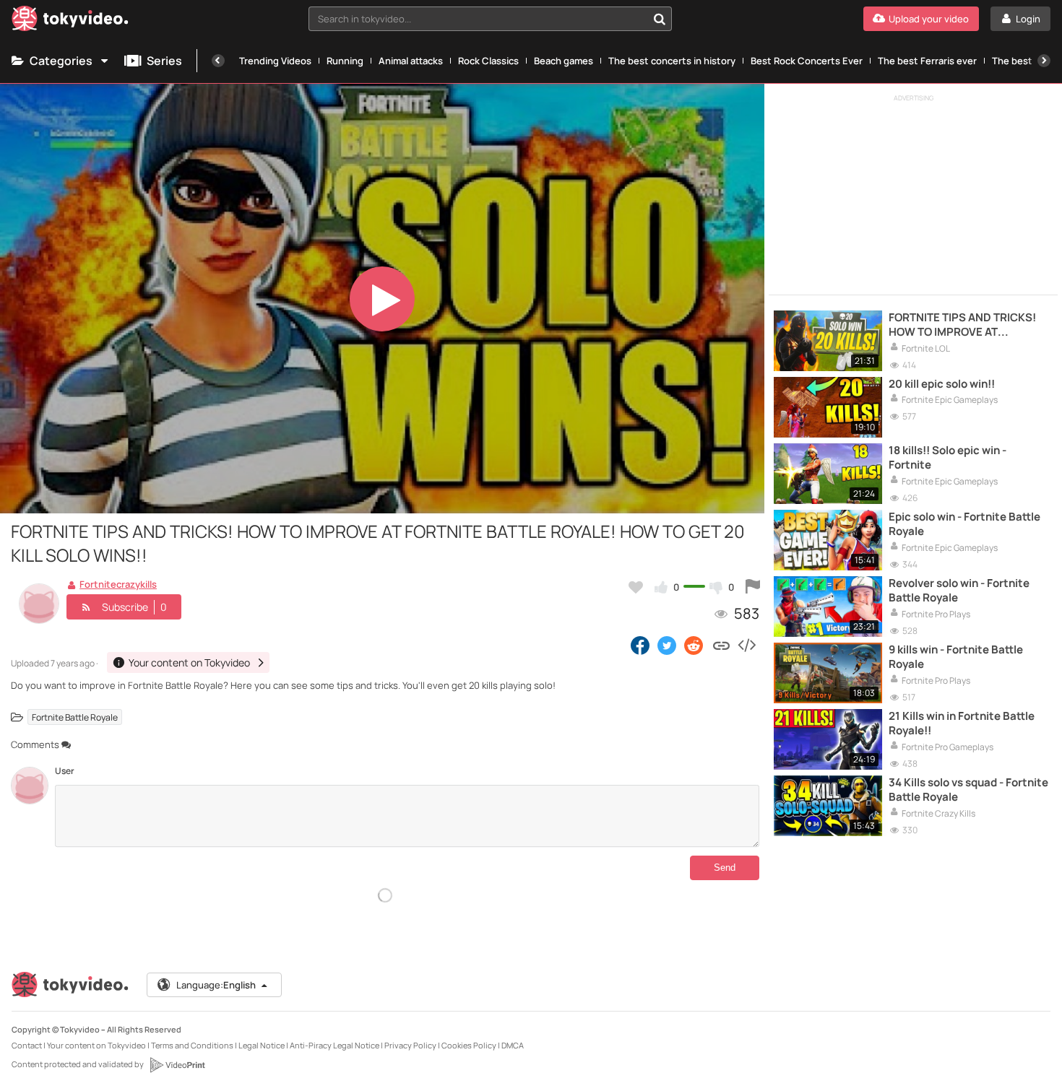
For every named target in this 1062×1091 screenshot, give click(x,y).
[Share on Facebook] (640, 645)
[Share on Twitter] (666, 645)
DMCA (512, 1045)
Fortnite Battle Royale (75, 716)
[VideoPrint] (177, 1065)
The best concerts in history (671, 60)
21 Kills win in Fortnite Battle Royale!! (962, 723)
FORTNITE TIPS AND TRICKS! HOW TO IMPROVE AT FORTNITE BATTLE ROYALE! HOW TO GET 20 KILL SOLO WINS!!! (962, 325)
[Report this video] (753, 587)
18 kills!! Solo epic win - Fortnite (947, 457)
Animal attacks (411, 60)
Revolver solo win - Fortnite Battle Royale (959, 590)
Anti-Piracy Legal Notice (334, 1045)
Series (164, 61)
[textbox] (478, 18)
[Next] (1043, 60)
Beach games (563, 60)
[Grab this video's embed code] (746, 645)
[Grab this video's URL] (721, 645)
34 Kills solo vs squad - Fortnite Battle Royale (968, 789)
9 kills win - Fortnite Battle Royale (956, 657)
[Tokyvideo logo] (70, 21)
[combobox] (490, 18)
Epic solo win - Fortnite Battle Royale (964, 524)
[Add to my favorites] (636, 587)
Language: (216, 984)
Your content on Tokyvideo (96, 1045)
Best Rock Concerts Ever (807, 60)
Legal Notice (261, 1045)
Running (345, 60)
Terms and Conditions (192, 1045)
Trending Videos (275, 60)
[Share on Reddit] (694, 645)
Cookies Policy (468, 1045)
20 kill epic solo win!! (942, 384)
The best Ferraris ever (927, 60)
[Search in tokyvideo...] (659, 18)
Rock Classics (488, 60)
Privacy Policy (410, 1045)
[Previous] (218, 60)
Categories (61, 61)
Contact (27, 1045)
